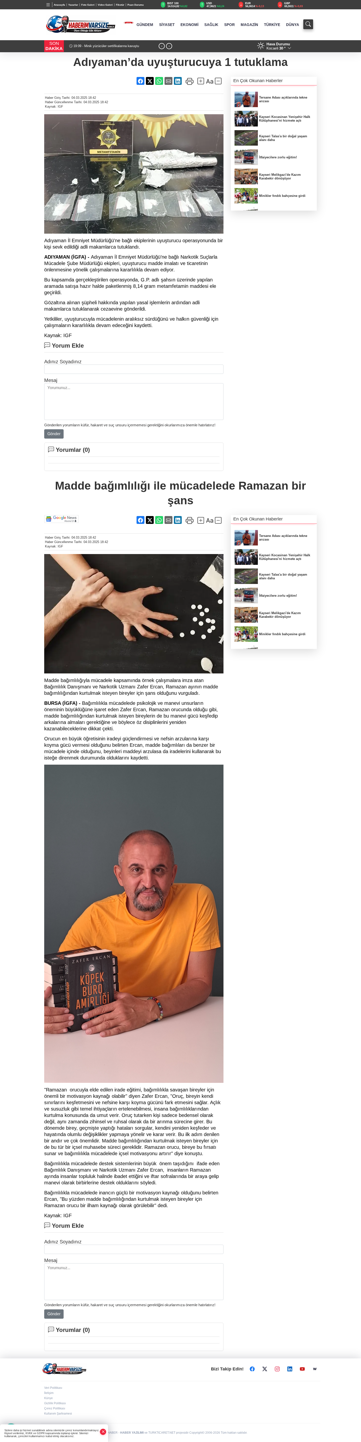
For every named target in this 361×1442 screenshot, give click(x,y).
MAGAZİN (249, 25)
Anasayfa (59, 4)
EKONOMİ (189, 25)
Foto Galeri (88, 4)
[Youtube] (302, 1369)
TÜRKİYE (272, 25)
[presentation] (162, 46)
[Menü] (48, 4)
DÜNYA (292, 25)
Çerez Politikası (54, 1408)
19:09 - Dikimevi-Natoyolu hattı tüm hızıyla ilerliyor (108, 46)
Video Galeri (105, 4)
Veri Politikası (53, 1388)
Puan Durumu (135, 4)
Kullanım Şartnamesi (58, 1413)
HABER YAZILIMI (132, 1432)
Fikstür (120, 4)
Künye (48, 1398)
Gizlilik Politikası (55, 1403)
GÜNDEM (145, 25)
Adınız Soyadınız (63, 361)
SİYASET (167, 25)
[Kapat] (103, 1432)
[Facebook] (252, 1369)
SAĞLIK (211, 25)
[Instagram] (277, 1369)
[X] (265, 1369)
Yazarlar (73, 4)
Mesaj (50, 380)
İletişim (49, 1393)
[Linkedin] (290, 1369)
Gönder (53, 434)
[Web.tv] (315, 1369)
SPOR (229, 25)
